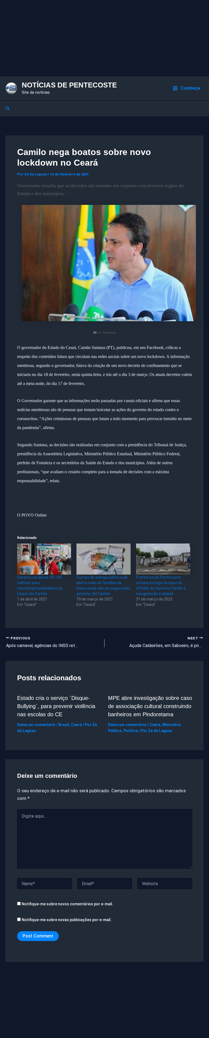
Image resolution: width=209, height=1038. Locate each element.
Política (131, 731)
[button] (7, 108)
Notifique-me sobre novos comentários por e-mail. (67, 904)
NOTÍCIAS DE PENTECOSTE (69, 85)
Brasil (64, 725)
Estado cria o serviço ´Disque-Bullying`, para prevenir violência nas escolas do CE (56, 706)
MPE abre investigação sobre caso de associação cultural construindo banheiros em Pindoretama (150, 706)
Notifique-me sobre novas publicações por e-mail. (67, 920)
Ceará (76, 725)
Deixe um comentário (36, 725)
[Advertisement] (104, 38)
